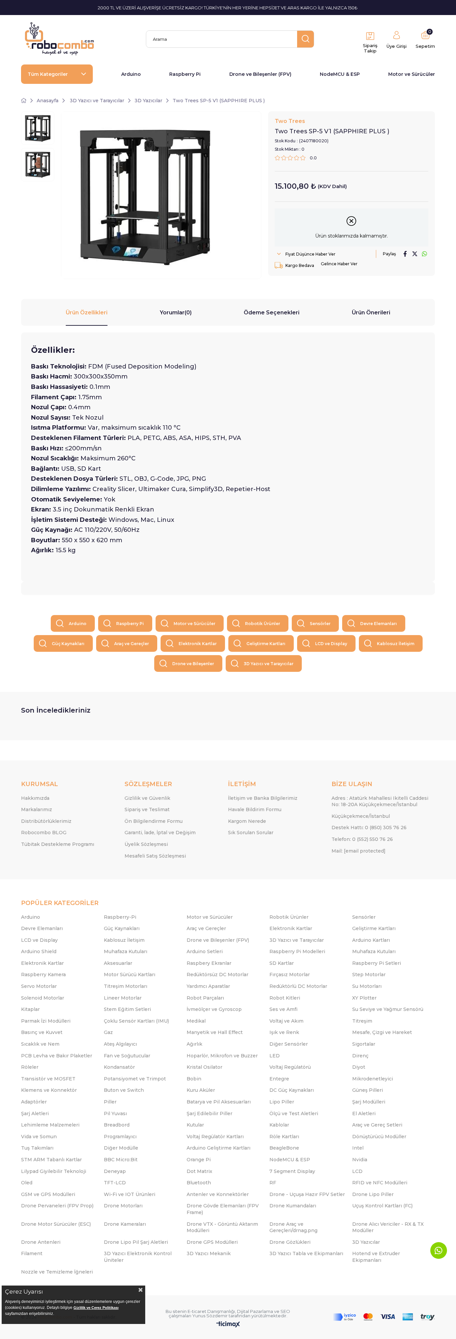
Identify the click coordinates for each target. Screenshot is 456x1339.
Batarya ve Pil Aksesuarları (219, 1102)
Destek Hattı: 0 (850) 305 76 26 (369, 828)
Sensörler (320, 623)
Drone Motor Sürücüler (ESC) (56, 1224)
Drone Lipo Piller (373, 1194)
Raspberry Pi (185, 74)
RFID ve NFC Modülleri (379, 1183)
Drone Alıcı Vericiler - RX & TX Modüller (388, 1227)
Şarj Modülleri (368, 1102)
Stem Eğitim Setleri (127, 1009)
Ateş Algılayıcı (120, 1044)
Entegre (279, 1079)
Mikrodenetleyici (372, 1079)
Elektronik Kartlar (198, 643)
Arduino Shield (38, 951)
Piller (110, 1102)
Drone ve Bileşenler (193, 663)
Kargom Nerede (247, 821)
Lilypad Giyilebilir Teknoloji (53, 1171)
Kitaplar (30, 1009)
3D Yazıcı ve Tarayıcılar (268, 663)
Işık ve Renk (284, 1032)
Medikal (196, 1021)
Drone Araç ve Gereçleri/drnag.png (293, 1227)
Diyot (358, 1067)
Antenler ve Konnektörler (218, 1194)
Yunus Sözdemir (210, 1315)
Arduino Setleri (205, 951)
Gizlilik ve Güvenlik (147, 798)
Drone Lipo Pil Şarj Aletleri (136, 1242)
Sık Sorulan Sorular (250, 833)
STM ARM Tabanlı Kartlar (51, 1160)
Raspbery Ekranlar (209, 963)
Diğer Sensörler (288, 1044)
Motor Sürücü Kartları (129, 975)
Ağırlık (194, 1044)
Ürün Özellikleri (86, 312)
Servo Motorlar (39, 986)
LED (274, 1056)
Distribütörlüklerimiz (46, 821)
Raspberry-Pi (120, 917)
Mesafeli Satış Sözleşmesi (155, 856)
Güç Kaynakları (68, 643)
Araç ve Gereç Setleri (377, 1125)
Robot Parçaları (205, 998)
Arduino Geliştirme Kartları (218, 1148)
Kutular (195, 1125)
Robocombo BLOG (43, 833)
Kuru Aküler (201, 1090)
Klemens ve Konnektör (49, 1090)
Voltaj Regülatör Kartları (215, 1137)
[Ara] (305, 39)
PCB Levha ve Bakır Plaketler (56, 1056)
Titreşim (362, 1021)
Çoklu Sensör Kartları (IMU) (136, 1021)
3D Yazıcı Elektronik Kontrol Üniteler (138, 1256)
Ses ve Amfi (283, 1009)
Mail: (358, 851)
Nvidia (359, 1160)
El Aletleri (364, 1113)
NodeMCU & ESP (340, 74)
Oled (26, 1183)
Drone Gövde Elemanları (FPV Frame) (223, 1209)
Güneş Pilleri (367, 1090)
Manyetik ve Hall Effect (215, 1032)
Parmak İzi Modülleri (45, 1021)
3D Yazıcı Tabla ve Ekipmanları (306, 1253)
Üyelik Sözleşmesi (146, 844)
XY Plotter (364, 998)
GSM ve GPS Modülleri (48, 1194)
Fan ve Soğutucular (127, 1056)
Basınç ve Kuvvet (41, 1032)
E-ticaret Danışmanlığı (211, 1311)
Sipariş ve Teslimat (147, 809)
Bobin (194, 1079)
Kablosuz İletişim (395, 643)
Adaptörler (34, 1102)
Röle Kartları (284, 1137)
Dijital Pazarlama (255, 1311)
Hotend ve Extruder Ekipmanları (376, 1256)
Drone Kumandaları (292, 1206)
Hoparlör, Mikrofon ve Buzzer (222, 1056)
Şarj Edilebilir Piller (209, 1113)
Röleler (29, 1067)
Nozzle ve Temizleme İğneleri (57, 1272)
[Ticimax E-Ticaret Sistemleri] (228, 1324)
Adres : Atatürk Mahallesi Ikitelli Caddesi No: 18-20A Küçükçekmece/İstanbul (379, 801)
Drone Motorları (123, 1206)
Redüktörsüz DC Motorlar (217, 975)
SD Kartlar (281, 963)
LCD (357, 1171)
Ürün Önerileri (371, 312)
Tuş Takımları (37, 1148)
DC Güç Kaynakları (291, 1090)
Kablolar (279, 1125)
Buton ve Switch (124, 1090)
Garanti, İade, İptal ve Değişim (160, 833)
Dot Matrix (199, 1171)
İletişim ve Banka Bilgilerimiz (262, 798)
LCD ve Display (331, 643)
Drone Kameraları (125, 1224)
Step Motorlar (369, 975)
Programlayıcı (120, 1137)
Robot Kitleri (284, 998)
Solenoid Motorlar (42, 998)
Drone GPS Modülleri (212, 1242)
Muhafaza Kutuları (125, 951)
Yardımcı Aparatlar (208, 986)
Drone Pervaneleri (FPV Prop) (57, 1206)
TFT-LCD (115, 1183)
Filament (31, 1253)
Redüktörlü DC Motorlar (298, 986)
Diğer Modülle (121, 1148)
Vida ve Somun (39, 1137)
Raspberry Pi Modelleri (297, 951)
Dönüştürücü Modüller (379, 1137)
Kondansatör (119, 1067)
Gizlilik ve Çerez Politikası (96, 1308)
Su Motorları (367, 986)
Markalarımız (36, 809)
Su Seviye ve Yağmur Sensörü (387, 1009)
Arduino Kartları (371, 940)
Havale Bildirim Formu (254, 809)
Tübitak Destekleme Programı (57, 844)
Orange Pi (199, 1160)
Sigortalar (363, 1044)
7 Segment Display (292, 1171)
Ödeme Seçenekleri (271, 312)
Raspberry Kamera (43, 975)
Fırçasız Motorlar (289, 975)
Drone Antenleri (40, 1242)
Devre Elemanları (378, 623)
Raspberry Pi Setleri (376, 963)
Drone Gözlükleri (289, 1242)
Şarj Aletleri (35, 1113)
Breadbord (117, 1125)
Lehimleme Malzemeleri (50, 1125)
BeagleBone (284, 1148)
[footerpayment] (384, 1317)
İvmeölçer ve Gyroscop (214, 1009)
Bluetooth (199, 1183)
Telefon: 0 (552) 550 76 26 (362, 839)
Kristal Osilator (204, 1067)
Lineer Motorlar (123, 998)
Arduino (131, 74)
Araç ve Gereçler (131, 643)
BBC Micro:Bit (121, 1160)
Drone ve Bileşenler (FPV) (260, 74)
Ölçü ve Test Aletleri (293, 1113)
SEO (285, 1311)
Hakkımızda (35, 798)
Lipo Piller (281, 1102)
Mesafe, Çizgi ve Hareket (382, 1032)
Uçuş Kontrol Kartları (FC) (382, 1206)
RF (272, 1183)
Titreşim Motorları (125, 986)
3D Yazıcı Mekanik (209, 1253)
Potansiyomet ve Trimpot (135, 1079)
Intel (358, 1148)
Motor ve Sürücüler (411, 74)
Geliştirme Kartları (265, 643)
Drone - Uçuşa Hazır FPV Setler (307, 1194)
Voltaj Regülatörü (290, 1067)
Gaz (108, 1032)
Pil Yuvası (115, 1113)
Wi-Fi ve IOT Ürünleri (129, 1194)
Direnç (360, 1056)
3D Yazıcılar (366, 1242)
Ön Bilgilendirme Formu (154, 821)
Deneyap (115, 1171)
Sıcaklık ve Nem (40, 1044)
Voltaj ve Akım (286, 1021)
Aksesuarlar (118, 963)
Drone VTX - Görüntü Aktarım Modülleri (222, 1227)
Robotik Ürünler (262, 623)
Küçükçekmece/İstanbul (360, 816)
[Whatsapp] (438, 1250)
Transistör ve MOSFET (48, 1079)
